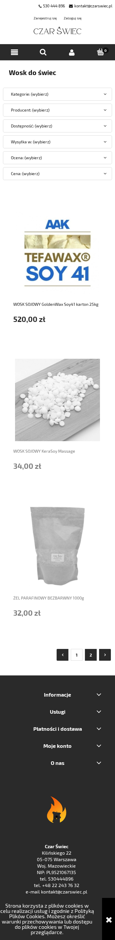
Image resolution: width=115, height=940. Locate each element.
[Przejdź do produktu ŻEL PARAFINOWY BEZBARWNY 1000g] (57, 547)
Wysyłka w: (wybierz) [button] (30, 141)
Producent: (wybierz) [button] (30, 109)
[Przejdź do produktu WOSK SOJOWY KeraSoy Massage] (57, 400)
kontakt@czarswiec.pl (93, 6)
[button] (14, 52)
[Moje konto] (72, 52)
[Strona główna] (57, 31)
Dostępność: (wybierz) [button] (31, 125)
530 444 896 (54, 6)
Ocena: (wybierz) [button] (26, 157)
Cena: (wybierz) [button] (25, 173)
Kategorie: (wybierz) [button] (29, 94)
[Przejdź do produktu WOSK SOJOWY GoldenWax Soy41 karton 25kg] (57, 253)
